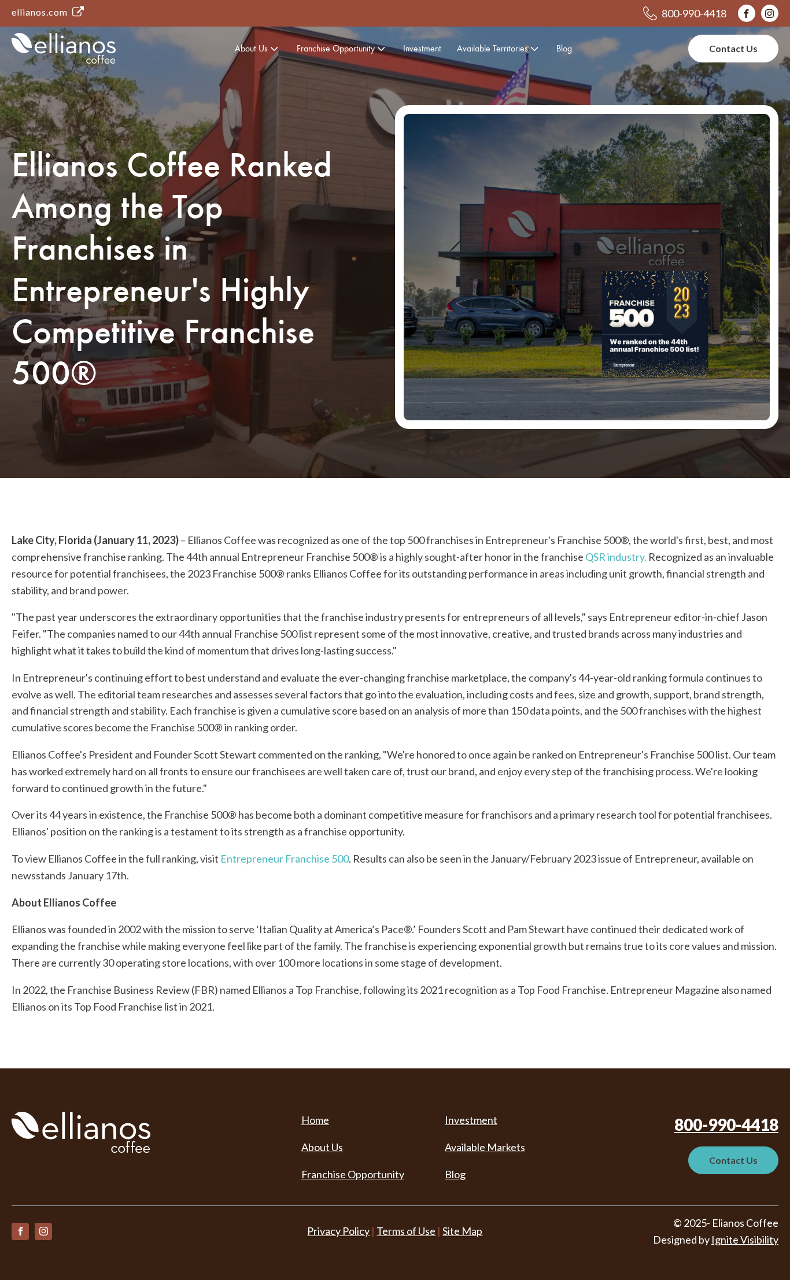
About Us (251, 48)
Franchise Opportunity (336, 48)
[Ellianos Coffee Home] (64, 48)
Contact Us (733, 48)
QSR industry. (616, 556)
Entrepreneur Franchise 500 (284, 858)
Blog (564, 48)
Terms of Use (405, 1230)
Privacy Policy (338, 1230)
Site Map (462, 1230)
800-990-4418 (726, 1124)
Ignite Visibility (744, 1239)
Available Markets (485, 1147)
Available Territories (492, 48)
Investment (422, 48)
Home (315, 1119)
